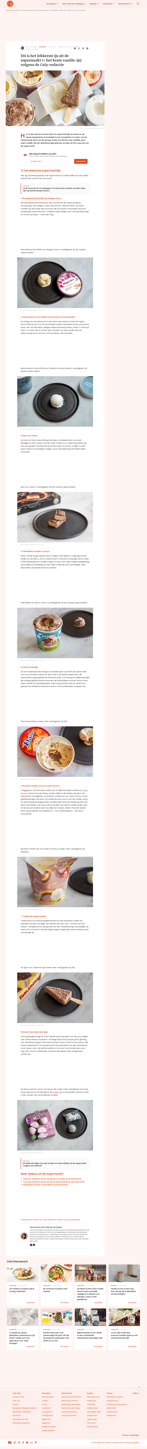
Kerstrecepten (48, 1397)
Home (8, 10)
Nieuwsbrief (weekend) (22, 1412)
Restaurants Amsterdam (71, 1397)
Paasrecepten (112, 1412)
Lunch (44, 1404)
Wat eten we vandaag (72, 4)
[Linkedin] (34, 1245)
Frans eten (91, 1423)
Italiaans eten (92, 1408)
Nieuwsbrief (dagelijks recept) (24, 1408)
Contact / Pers (18, 1397)
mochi (80, 1036)
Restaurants (124, 4)
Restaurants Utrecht (70, 1401)
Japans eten (92, 1419)
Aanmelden (81, 161)
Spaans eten (92, 1415)
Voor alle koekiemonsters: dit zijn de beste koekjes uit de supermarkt (54, 1181)
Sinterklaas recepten (115, 1397)
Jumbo (55, 1092)
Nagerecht (46, 1423)
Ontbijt (45, 1401)
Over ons (16, 1401)
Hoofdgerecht (47, 1415)
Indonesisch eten (94, 1412)
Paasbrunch (111, 1415)
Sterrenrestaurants (69, 1412)
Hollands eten (92, 1426)
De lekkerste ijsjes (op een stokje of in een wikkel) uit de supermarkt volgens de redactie (55, 1164)
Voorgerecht (47, 1412)
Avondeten (46, 1408)
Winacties (16, 1415)
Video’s (136, 1393)
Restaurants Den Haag (70, 1408)
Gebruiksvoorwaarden (21, 1423)
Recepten (51, 4)
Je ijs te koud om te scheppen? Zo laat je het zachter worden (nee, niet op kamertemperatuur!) (54, 189)
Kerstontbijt (111, 1408)
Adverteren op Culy (20, 1419)
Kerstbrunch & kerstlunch (117, 1404)
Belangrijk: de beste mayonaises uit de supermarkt (45, 1184)
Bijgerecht (46, 1419)
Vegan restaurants (69, 1415)
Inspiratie (107, 4)
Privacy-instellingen (130, 1435)
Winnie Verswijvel (31, 47)
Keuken (93, 4)
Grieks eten (91, 1401)
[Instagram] (31, 1245)
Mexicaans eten (93, 1397)
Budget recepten (49, 1426)
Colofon (16, 1404)
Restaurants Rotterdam (71, 1404)
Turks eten (91, 1404)
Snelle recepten (48, 1430)
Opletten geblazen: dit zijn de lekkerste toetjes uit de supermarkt (52, 1178)
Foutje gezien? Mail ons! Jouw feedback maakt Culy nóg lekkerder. (50, 1219)
